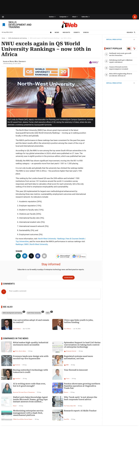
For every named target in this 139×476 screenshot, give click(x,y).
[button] (3, 17)
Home (3, 38)
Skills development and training (17, 38)
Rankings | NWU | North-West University (32, 244)
